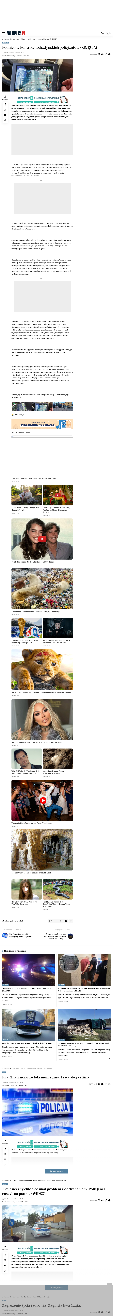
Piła (4, 1072)
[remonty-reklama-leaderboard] (42, 424)
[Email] (102, 54)
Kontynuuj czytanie (56, 1171)
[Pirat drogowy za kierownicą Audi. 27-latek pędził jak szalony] (28, 1025)
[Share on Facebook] (5, 104)
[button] (4, 33)
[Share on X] (99, 54)
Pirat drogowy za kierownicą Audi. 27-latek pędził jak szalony (27, 1043)
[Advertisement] (56, 15)
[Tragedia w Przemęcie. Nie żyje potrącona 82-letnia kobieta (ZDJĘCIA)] (28, 970)
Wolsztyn (5, 42)
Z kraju (5, 1184)
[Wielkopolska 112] (16, 33)
